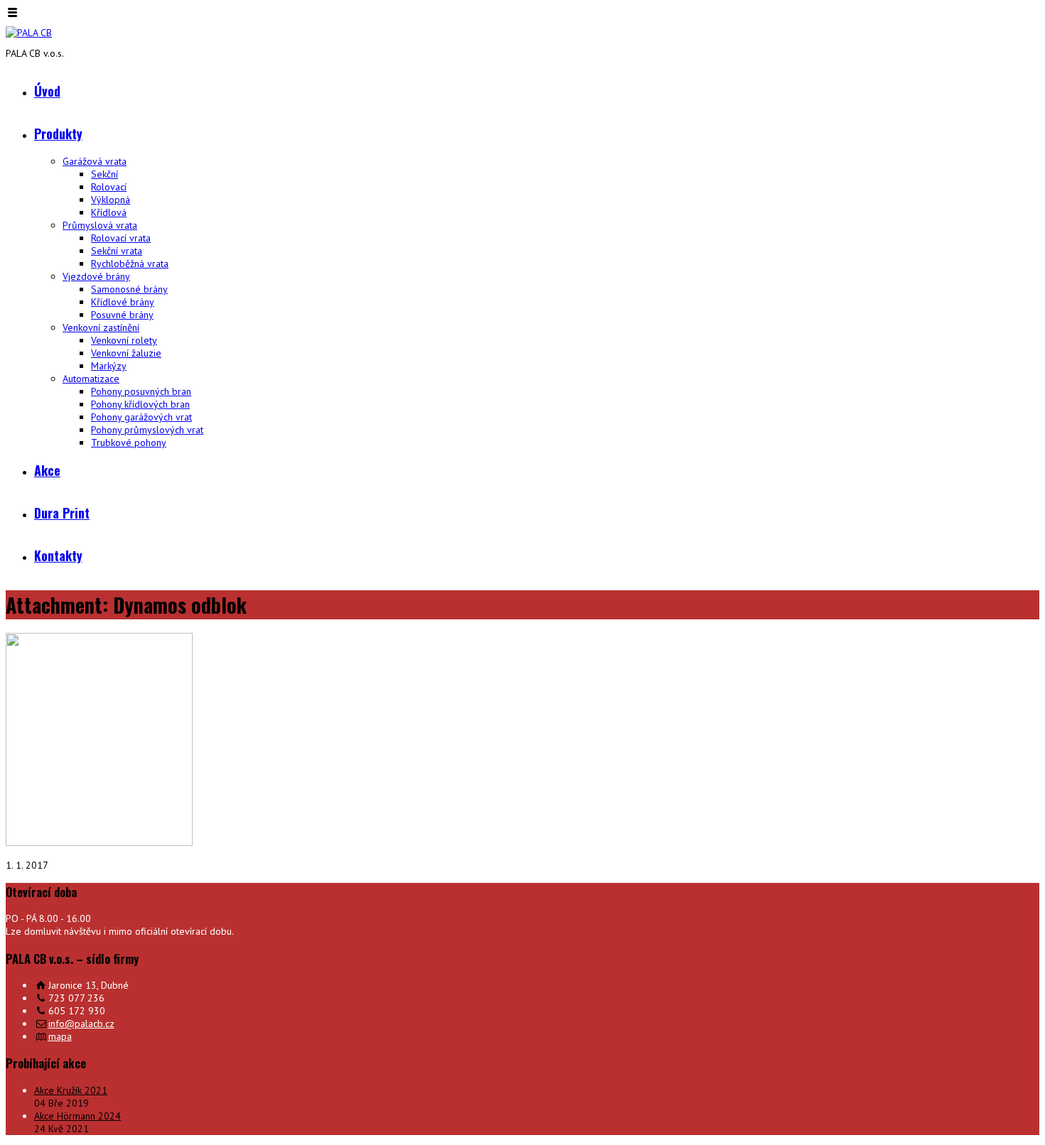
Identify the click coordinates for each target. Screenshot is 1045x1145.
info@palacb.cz (81, 1023)
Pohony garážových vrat (141, 417)
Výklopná (110, 199)
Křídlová (109, 212)
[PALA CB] (29, 32)
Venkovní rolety (124, 340)
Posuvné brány (122, 314)
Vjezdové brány (96, 276)
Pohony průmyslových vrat (147, 429)
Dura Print (62, 513)
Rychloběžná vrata (129, 263)
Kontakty (58, 555)
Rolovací (109, 186)
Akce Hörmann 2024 (77, 1115)
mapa (60, 1036)
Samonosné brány (129, 289)
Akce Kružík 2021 (70, 1090)
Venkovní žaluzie (126, 353)
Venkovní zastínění (101, 327)
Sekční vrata (116, 250)
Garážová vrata (95, 161)
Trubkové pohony (128, 442)
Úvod (47, 91)
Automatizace (91, 378)
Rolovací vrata (121, 238)
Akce (47, 470)
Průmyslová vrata (100, 225)
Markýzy (109, 365)
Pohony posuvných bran (141, 391)
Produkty (58, 133)
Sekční (104, 174)
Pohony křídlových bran (140, 404)
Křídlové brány (122, 301)
